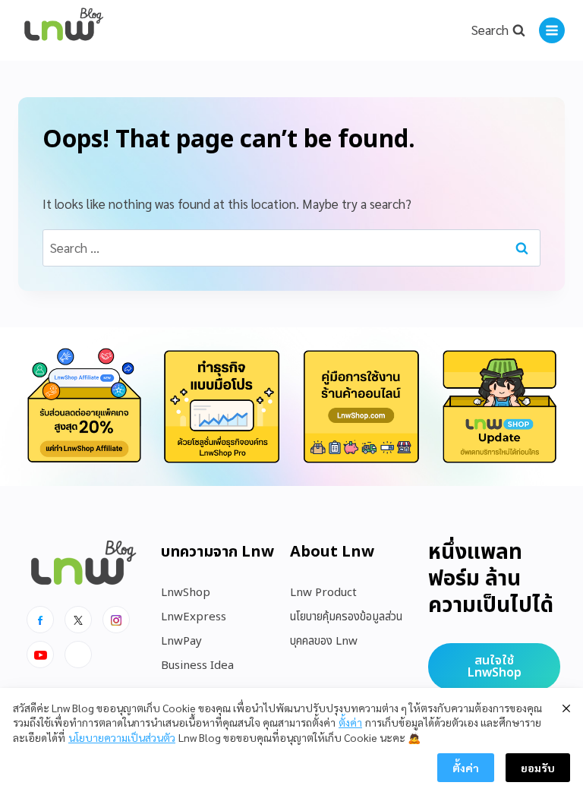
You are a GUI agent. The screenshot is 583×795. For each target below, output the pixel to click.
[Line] (78, 654)
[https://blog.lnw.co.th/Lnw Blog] (63, 31)
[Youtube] (40, 654)
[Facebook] (40, 619)
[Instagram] (116, 619)
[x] (78, 619)
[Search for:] (291, 247)
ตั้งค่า (350, 722)
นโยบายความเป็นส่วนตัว (121, 737)
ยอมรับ (538, 767)
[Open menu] (552, 30)
